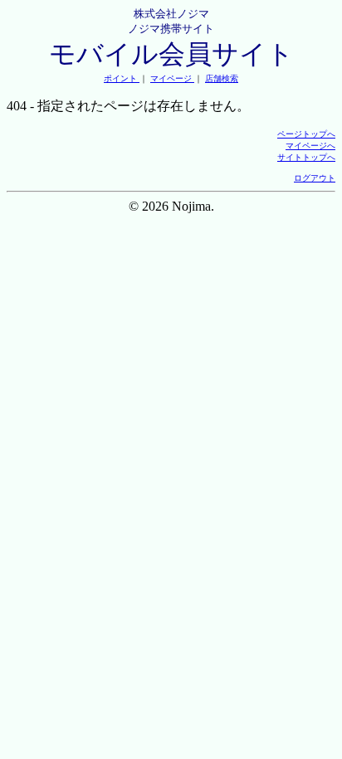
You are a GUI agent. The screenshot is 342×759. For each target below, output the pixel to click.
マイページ (172, 78)
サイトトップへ (306, 157)
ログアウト (314, 177)
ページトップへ (306, 134)
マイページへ (310, 145)
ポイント (121, 78)
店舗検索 (221, 78)
